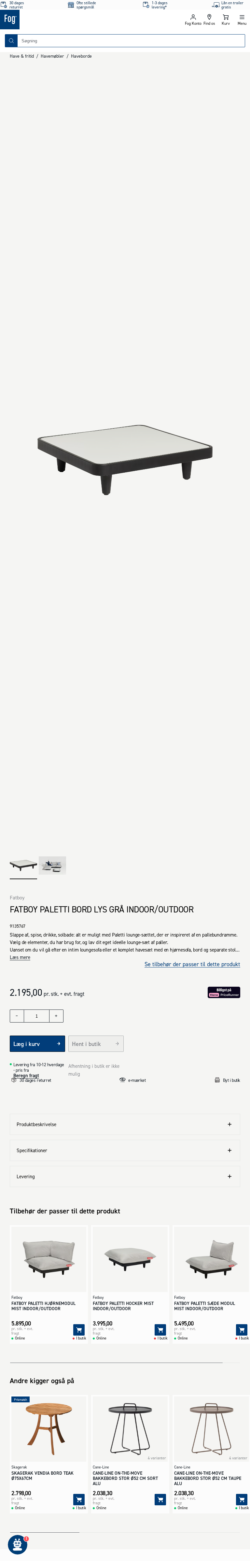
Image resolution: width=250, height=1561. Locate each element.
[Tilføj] (79, 1330)
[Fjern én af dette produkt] (17, 1016)
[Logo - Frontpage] (62, 19)
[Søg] (11, 41)
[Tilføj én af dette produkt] (56, 1016)
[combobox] (131, 41)
